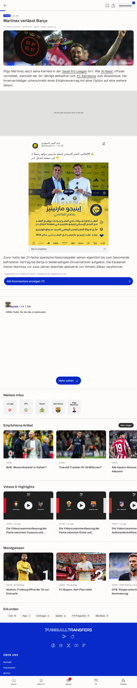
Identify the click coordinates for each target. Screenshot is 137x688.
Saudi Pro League (74, 71)
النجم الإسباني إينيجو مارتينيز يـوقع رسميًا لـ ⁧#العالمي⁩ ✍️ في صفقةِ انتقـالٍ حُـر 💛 (62, 155)
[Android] (64, 636)
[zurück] (5, 5)
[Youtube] (76, 645)
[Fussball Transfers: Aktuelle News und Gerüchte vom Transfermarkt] (68, 630)
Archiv (6, 673)
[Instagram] (60, 645)
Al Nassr (107, 71)
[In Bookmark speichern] (107, 6)
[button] (125, 5)
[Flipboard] (83, 645)
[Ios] (72, 636)
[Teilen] (113, 6)
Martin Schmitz (13, 27)
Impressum (9, 667)
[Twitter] (68, 645)
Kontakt (7, 662)
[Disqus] (68, 342)
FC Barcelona (86, 76)
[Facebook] (53, 645)
